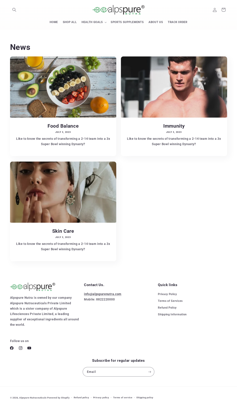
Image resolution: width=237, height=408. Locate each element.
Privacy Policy (167, 294)
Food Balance (63, 126)
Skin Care (63, 231)
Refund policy (81, 397)
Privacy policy (101, 397)
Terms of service (122, 397)
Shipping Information (172, 314)
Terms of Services (170, 301)
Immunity (174, 126)
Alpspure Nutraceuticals (33, 397)
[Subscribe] (149, 372)
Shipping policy (144, 397)
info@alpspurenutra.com (102, 294)
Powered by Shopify (58, 397)
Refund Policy (167, 307)
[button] (14, 9)
